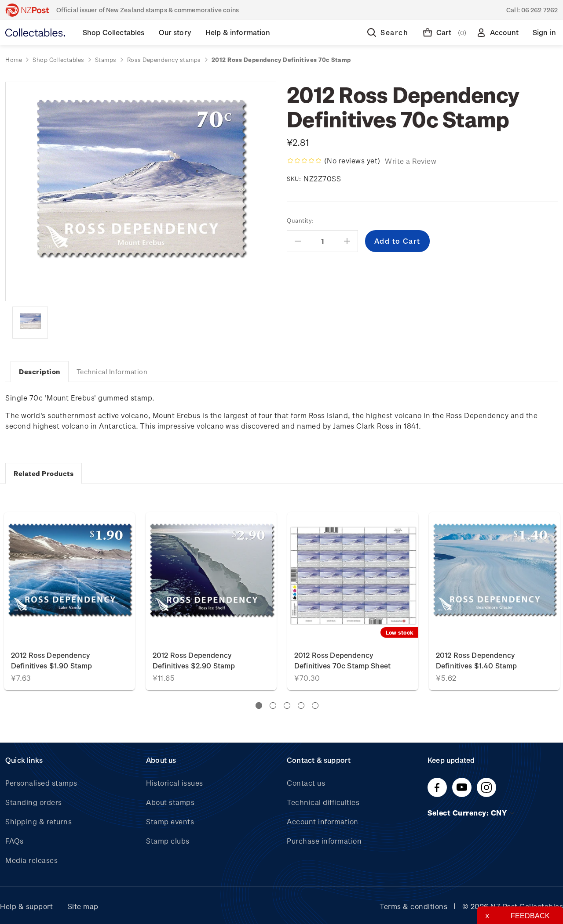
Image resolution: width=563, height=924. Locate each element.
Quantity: (300, 220)
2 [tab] (273, 705)
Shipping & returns (38, 821)
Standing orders (33, 802)
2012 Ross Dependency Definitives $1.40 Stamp (476, 660)
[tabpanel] (353, 601)
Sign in (544, 32)
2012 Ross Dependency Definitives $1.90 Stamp (51, 660)
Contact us (306, 783)
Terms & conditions (413, 906)
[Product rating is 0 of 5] (304, 160)
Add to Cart (70, 577)
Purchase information (324, 841)
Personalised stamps (41, 783)
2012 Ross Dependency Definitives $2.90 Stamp (194, 660)
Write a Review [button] (410, 161)
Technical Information (112, 371)
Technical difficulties (323, 802)
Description (39, 371)
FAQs (14, 841)
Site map (83, 906)
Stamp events (170, 821)
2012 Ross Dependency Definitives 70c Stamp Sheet (342, 660)
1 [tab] (259, 705)
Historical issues (174, 783)
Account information (322, 821)
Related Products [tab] (43, 473)
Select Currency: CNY (468, 812)
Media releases (31, 860)
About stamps (170, 802)
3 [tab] (287, 705)
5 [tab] (315, 705)
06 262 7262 (539, 10)
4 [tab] (301, 705)
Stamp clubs (168, 841)
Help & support (26, 906)
